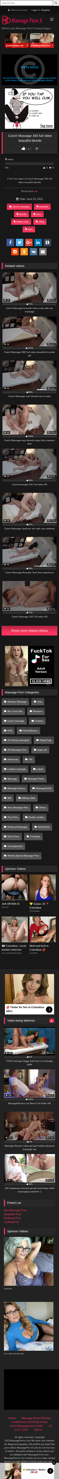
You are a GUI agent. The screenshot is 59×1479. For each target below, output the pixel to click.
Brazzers (37, 711)
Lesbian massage (17, 769)
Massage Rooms (16, 788)
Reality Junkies (36, 817)
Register (45, 10)
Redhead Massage (17, 827)
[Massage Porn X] (24, 21)
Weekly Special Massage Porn (23, 855)
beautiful (43, 206)
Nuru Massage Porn (18, 807)
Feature (39, 721)
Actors (12, 1418)
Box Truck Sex (15, 711)
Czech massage (21, 206)
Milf (9, 798)
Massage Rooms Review (36, 1418)
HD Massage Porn (17, 749)
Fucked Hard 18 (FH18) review (30, 1422)
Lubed (40, 769)
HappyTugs (45, 740)
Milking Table (28, 798)
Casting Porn (11, 1222)
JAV (30, 759)
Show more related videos (29, 630)
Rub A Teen (13, 836)
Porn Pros (13, 817)
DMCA (38, 1429)
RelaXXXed (44, 827)
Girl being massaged (18, 740)
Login (34, 10)
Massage (12, 778)
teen (30, 229)
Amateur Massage (17, 701)
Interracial (13, 759)
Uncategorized (15, 846)
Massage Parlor (36, 778)
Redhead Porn (12, 1218)
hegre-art (42, 749)
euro (38, 214)
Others (42, 807)
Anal (39, 701)
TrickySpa (35, 836)
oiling (41, 221)
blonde (22, 214)
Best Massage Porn (15, 1210)
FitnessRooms (30, 730)
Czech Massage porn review (26, 1426)
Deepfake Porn (12, 1214)
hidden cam (22, 221)
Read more (28, 191)
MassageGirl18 (43, 788)
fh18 (10, 730)
